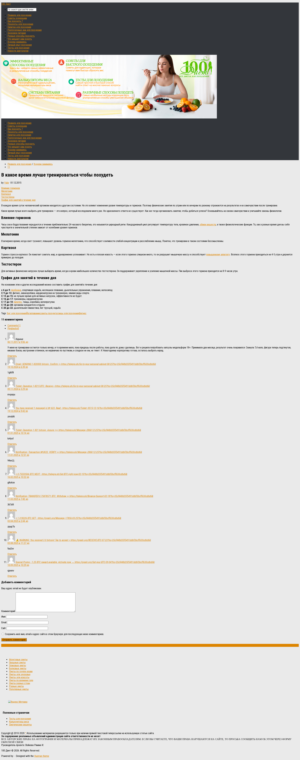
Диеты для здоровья (19, 674)
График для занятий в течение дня (18, 200)
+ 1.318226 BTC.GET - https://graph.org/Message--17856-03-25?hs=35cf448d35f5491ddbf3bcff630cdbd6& (68, 518)
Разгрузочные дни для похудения (25, 30)
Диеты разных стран (19, 683)
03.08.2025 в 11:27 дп (18, 543)
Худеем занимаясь (17, 41)
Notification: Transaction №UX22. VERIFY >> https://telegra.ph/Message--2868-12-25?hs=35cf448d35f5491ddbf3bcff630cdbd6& (79, 452)
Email (3, 622)
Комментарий (8, 611)
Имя (3, 616)
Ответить (12, 355)
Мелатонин (6, 191)
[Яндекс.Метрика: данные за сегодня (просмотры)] (17, 701)
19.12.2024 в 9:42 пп (18, 411)
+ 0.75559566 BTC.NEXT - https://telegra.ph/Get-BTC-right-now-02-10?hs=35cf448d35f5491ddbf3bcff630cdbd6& (71, 474)
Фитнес (82, 313)
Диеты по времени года (21, 680)
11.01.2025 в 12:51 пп (18, 455)
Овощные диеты (17, 662)
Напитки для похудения (19, 27)
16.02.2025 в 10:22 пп (18, 477)
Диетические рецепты (20, 724)
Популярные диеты (19, 689)
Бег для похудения (16, 313)
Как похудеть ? (15, 21)
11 (9, 167)
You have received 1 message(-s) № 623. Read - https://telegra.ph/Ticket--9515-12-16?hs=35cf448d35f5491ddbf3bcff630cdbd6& (79, 408)
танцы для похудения (68, 313)
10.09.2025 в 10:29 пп (18, 565)
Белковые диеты (17, 668)
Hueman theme (41, 756)
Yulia (6, 182)
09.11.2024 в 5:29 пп (18, 389)
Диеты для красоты (19, 677)
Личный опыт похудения (20, 44)
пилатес (18, 301)
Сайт (3, 628)
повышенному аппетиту (218, 254)
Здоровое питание (17, 33)
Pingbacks (13, 328)
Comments (14, 325)
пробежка (16, 290)
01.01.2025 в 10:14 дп (18, 433)
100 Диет (6, 3)
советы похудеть (48, 313)
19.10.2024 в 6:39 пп (18, 367)
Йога (28, 313)
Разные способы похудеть (21, 35)
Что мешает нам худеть (20, 38)
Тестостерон (7, 197)
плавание (35, 313)
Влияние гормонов (10, 188)
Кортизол (6, 194)
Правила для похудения (19, 15)
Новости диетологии (18, 50)
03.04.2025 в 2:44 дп (18, 521)
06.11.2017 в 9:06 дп (18, 342)
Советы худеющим (17, 18)
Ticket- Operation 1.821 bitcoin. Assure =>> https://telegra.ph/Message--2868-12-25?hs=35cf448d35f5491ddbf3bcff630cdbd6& (78, 430)
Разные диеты (16, 686)
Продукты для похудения (20, 24)
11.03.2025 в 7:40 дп (18, 499)
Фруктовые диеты (18, 659)
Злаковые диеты (17, 665)
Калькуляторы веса (19, 721)
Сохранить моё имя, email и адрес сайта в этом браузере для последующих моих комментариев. (54, 634)
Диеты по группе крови (20, 671)
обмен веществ (208, 224)
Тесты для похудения (18, 47)
